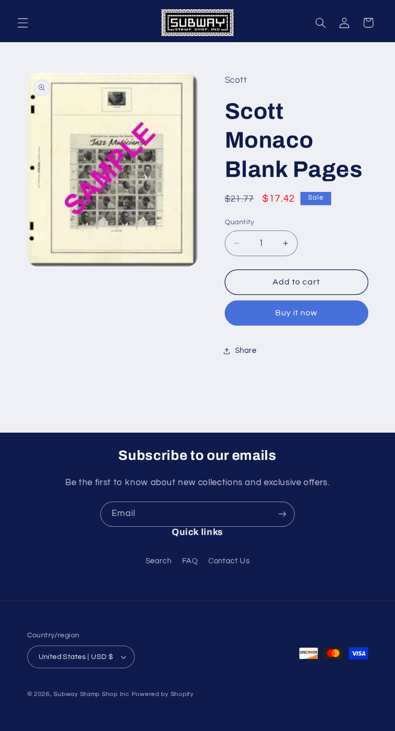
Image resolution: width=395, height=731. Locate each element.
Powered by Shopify (163, 694)
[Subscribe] (282, 514)
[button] (22, 22)
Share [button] (246, 350)
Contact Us (228, 561)
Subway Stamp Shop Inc (91, 694)
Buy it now (296, 313)
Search (159, 561)
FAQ (190, 561)
